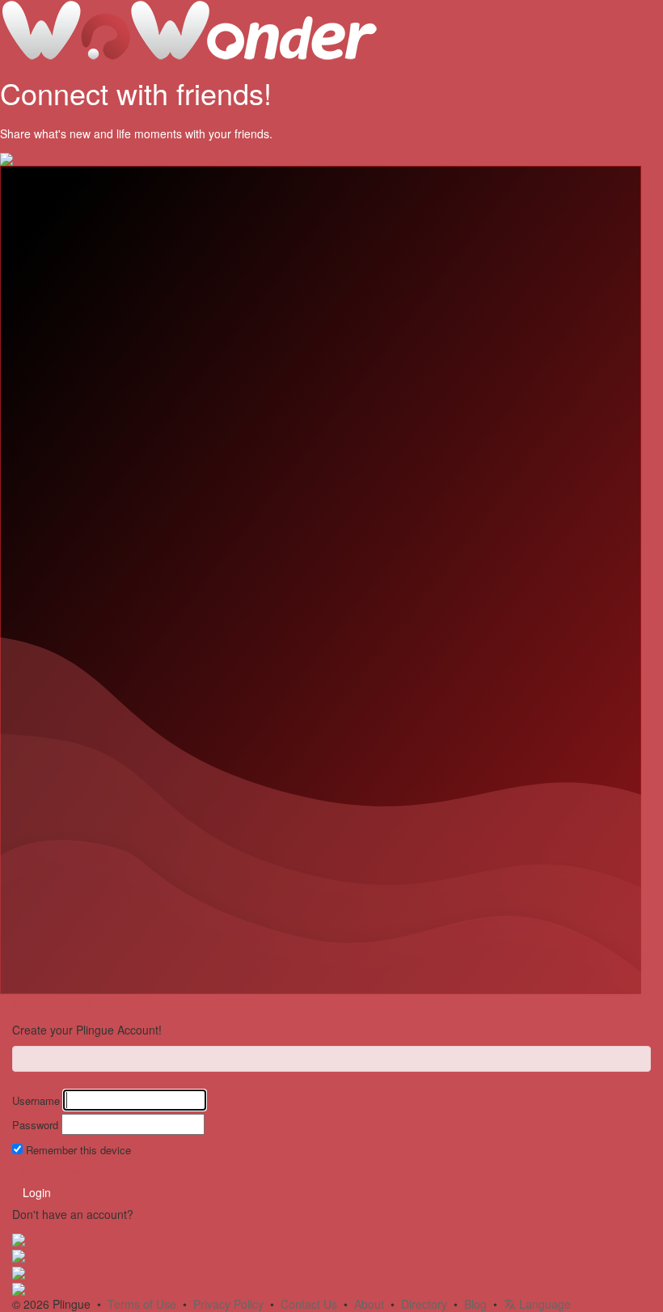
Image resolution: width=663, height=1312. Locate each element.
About (369, 1304)
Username (36, 1101)
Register (158, 1214)
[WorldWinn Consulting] (18, 1254)
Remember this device (78, 1150)
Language (543, 1304)
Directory (424, 1304)
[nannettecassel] (18, 1271)
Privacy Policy (228, 1304)
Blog (475, 1304)
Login (37, 1192)
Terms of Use (142, 1304)
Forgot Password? (59, 1170)
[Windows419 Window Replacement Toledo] (18, 1238)
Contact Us (309, 1304)
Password (35, 1125)
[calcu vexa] (18, 1288)
